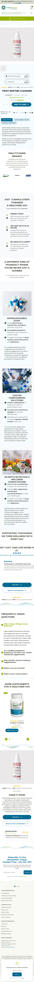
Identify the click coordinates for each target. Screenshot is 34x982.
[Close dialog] (32, 481)
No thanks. (9, 496)
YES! (9, 493)
